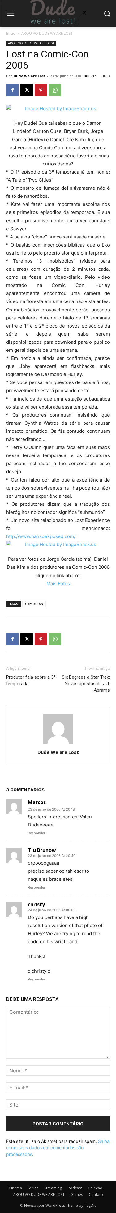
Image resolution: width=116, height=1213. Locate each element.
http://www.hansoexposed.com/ (40, 536)
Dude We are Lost (29, 76)
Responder (36, 833)
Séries (33, 1188)
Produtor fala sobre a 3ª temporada (31, 680)
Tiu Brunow (42, 850)
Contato (96, 1194)
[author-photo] (58, 743)
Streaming (53, 1188)
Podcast (75, 1188)
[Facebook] (12, 90)
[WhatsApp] (55, 90)
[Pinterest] (41, 90)
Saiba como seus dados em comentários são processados (58, 1147)
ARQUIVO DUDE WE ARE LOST (47, 33)
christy (36, 904)
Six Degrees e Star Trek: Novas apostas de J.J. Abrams (86, 683)
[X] (26, 90)
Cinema (15, 1188)
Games (77, 1194)
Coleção (95, 1188)
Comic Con (34, 603)
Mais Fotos (58, 583)
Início (10, 33)
